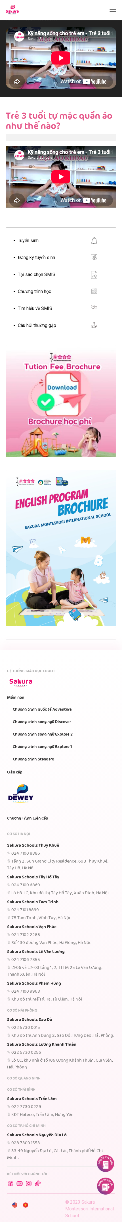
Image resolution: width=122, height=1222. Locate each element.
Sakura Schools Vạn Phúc (31, 927)
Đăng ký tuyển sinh (36, 257)
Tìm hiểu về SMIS (35, 308)
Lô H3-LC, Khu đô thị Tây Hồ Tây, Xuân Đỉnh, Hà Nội (60, 893)
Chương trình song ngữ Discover (42, 722)
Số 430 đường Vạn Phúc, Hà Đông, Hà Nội (51, 943)
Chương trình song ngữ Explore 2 (43, 734)
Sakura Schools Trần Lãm (32, 1099)
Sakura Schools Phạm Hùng (34, 984)
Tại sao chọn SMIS (36, 274)
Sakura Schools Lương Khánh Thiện (41, 1045)
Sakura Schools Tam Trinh (32, 902)
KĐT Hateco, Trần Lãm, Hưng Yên (42, 1115)
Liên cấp (14, 772)
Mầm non (15, 697)
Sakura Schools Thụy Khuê (33, 846)
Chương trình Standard (33, 759)
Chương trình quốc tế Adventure (42, 709)
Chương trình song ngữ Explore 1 (42, 747)
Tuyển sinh (28, 240)
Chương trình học (34, 291)
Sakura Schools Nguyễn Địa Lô (37, 1135)
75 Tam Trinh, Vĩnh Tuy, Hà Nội (40, 918)
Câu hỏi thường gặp (37, 325)
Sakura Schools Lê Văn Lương (36, 952)
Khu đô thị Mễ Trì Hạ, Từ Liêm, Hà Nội (46, 999)
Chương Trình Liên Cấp (27, 818)
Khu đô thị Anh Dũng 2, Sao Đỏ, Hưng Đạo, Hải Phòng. (62, 1036)
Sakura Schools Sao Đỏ (29, 1020)
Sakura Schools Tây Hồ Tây (33, 877)
